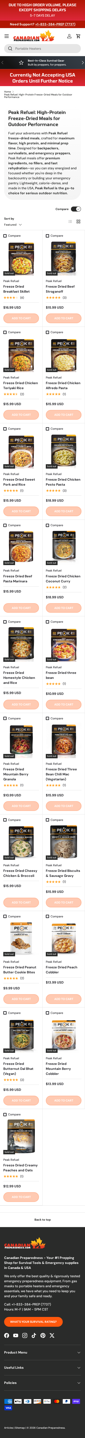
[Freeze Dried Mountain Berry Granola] (21, 740)
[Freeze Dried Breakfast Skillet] (21, 258)
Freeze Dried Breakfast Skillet (16, 289)
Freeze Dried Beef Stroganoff (60, 289)
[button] (78, 36)
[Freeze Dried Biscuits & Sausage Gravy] (63, 842)
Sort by (9, 218)
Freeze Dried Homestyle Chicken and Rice (19, 678)
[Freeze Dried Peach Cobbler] (63, 938)
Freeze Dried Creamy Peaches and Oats (20, 1167)
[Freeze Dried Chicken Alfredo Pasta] (63, 354)
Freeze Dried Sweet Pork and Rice (19, 482)
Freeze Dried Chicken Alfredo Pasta (63, 385)
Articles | (9, 1427)
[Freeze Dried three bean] (63, 644)
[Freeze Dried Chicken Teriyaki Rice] (21, 354)
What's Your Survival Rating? (33, 1322)
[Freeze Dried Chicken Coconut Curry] (63, 547)
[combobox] (42, 48)
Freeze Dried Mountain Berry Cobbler (58, 1069)
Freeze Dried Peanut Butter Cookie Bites (19, 969)
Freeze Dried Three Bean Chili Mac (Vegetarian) (61, 774)
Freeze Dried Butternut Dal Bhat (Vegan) (18, 1069)
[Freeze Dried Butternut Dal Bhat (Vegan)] (21, 1035)
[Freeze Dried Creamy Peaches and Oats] (21, 1136)
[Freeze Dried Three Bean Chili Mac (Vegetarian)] (63, 740)
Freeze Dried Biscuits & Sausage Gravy (63, 873)
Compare (61, 209)
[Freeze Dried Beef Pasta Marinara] (21, 547)
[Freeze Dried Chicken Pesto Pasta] (63, 451)
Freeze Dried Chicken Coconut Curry (63, 578)
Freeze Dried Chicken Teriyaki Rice (20, 385)
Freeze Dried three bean (61, 675)
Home (7, 91)
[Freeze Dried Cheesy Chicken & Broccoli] (21, 842)
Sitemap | (21, 1427)
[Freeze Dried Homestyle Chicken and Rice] (21, 644)
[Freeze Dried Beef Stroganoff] (63, 258)
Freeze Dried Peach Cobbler (61, 969)
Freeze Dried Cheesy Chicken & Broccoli (20, 873)
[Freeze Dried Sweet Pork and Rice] (21, 451)
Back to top (42, 1219)
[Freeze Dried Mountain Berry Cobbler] (63, 1035)
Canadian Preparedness (50, 1427)
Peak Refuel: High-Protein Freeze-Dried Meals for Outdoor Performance (38, 95)
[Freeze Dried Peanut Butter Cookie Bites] (21, 938)
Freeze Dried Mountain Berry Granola (15, 774)
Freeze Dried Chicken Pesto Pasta (63, 482)
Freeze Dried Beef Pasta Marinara (17, 578)
